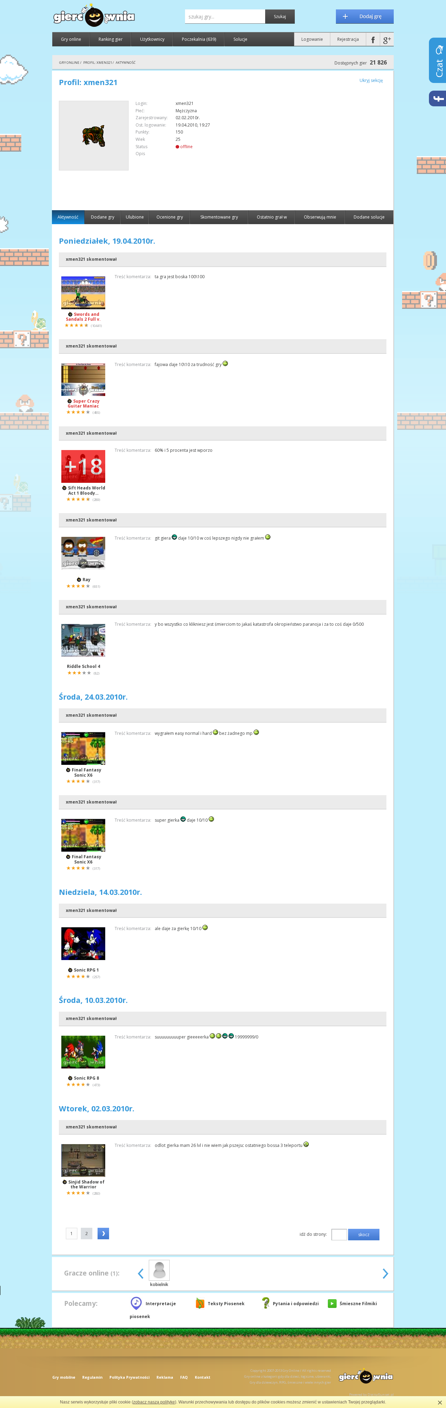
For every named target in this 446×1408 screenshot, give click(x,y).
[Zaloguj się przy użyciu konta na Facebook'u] (373, 39)
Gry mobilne (63, 1377)
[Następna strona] (103, 1233)
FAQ (184, 1377)
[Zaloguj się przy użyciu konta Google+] (387, 39)
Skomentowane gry (219, 217)
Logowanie (312, 39)
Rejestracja (348, 39)
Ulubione (135, 217)
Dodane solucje (369, 217)
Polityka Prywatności (129, 1377)
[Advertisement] (327, 149)
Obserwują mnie (320, 217)
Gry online (71, 39)
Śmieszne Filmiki (358, 1304)
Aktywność (67, 217)
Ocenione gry (169, 217)
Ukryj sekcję (371, 80)
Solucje (240, 39)
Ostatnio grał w (272, 217)
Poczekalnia (199, 39)
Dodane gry (102, 217)
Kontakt (202, 1377)
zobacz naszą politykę (154, 1402)
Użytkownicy (152, 39)
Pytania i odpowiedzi (296, 1304)
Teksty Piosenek (226, 1304)
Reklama (164, 1377)
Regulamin (92, 1377)
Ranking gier (111, 39)
